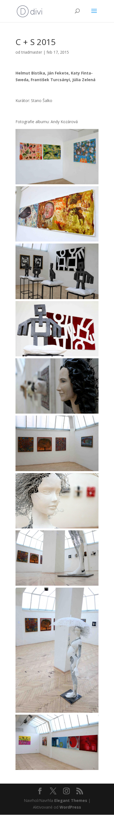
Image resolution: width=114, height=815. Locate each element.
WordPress (70, 807)
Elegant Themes (70, 800)
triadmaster (31, 52)
